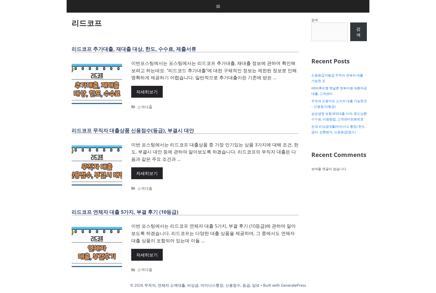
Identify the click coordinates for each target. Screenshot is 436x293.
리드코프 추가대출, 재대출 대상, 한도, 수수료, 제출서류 (134, 48)
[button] (218, 6)
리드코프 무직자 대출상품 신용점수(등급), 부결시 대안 (133, 130)
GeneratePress (293, 285)
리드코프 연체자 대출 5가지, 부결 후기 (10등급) (125, 211)
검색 (314, 20)
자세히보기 (147, 92)
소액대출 (144, 106)
